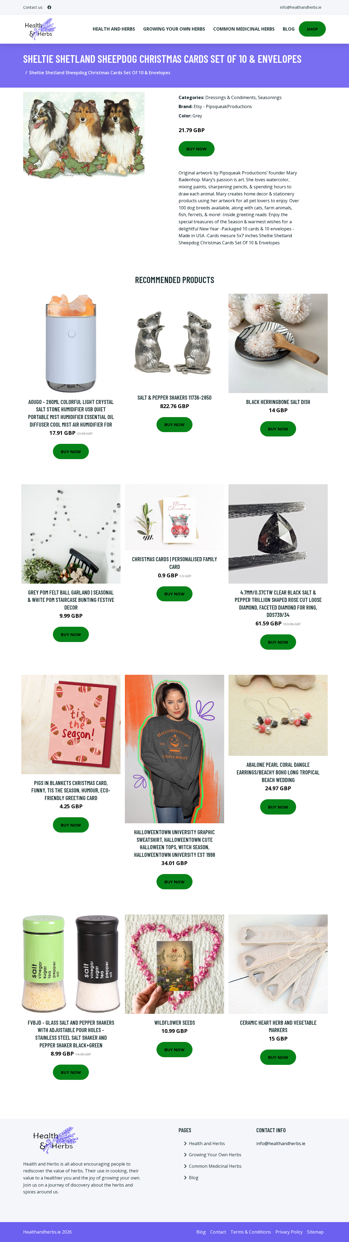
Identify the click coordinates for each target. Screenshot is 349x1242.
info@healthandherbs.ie (300, 7)
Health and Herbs (114, 29)
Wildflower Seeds (174, 1022)
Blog (289, 29)
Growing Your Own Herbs (174, 29)
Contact (218, 1232)
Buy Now (196, 148)
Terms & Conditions (250, 1232)
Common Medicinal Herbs (244, 29)
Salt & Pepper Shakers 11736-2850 (174, 397)
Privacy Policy (289, 1232)
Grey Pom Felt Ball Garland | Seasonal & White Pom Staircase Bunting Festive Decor (71, 600)
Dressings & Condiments (230, 97)
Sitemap (315, 1232)
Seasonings (270, 97)
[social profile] (49, 7)
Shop (312, 29)
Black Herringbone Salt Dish (278, 401)
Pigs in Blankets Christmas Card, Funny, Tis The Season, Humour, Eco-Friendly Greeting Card (70, 790)
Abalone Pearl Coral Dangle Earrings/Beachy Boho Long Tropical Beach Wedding (278, 772)
